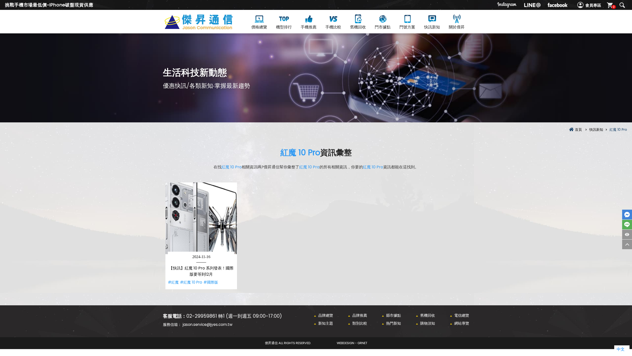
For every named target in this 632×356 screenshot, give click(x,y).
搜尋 (622, 5)
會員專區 (593, 5)
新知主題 (325, 323)
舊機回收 (358, 27)
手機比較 (333, 27)
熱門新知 (393, 323)
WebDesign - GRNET (352, 343)
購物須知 (427, 323)
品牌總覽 (325, 315)
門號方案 (407, 27)
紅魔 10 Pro (300, 152)
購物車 (614, 7)
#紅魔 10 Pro (191, 282)
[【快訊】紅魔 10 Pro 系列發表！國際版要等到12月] (201, 218)
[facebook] (557, 5)
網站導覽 (461, 323)
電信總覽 (461, 315)
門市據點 (383, 27)
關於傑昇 (457, 27)
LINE (627, 224)
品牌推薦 (359, 315)
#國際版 (210, 282)
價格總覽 (259, 27)
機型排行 (284, 27)
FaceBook (627, 214)
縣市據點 (393, 315)
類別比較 (359, 323)
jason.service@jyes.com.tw (207, 324)
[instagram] (507, 5)
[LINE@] (532, 5)
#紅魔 (173, 282)
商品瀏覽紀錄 (627, 234)
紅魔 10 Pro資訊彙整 (207, 27)
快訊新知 (432, 27)
